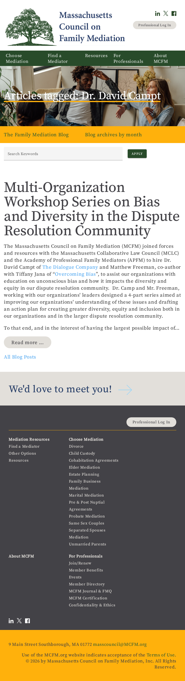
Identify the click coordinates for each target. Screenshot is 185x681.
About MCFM (21, 556)
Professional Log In (154, 25)
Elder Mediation (84, 467)
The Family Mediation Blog (36, 134)
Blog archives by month (113, 134)
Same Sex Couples (86, 523)
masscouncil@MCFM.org (120, 644)
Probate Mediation (87, 516)
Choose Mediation (86, 439)
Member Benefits (86, 570)
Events (75, 577)
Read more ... (27, 342)
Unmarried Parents (87, 544)
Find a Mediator (24, 446)
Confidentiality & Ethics (92, 605)
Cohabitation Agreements (94, 460)
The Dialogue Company (70, 266)
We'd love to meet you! (60, 389)
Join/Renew (80, 563)
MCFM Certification (88, 598)
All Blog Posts (20, 356)
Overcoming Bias (75, 273)
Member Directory (87, 584)
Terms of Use (161, 655)
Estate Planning (84, 474)
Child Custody (82, 453)
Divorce (76, 446)
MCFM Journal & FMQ (90, 591)
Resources (19, 460)
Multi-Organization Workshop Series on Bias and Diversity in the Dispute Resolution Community (92, 208)
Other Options (22, 453)
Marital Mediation (86, 495)
